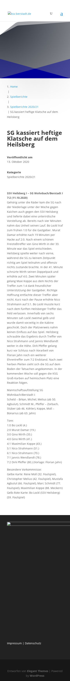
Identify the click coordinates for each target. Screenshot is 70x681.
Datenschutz (33, 643)
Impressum (14, 643)
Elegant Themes (37, 671)
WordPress (37, 676)
